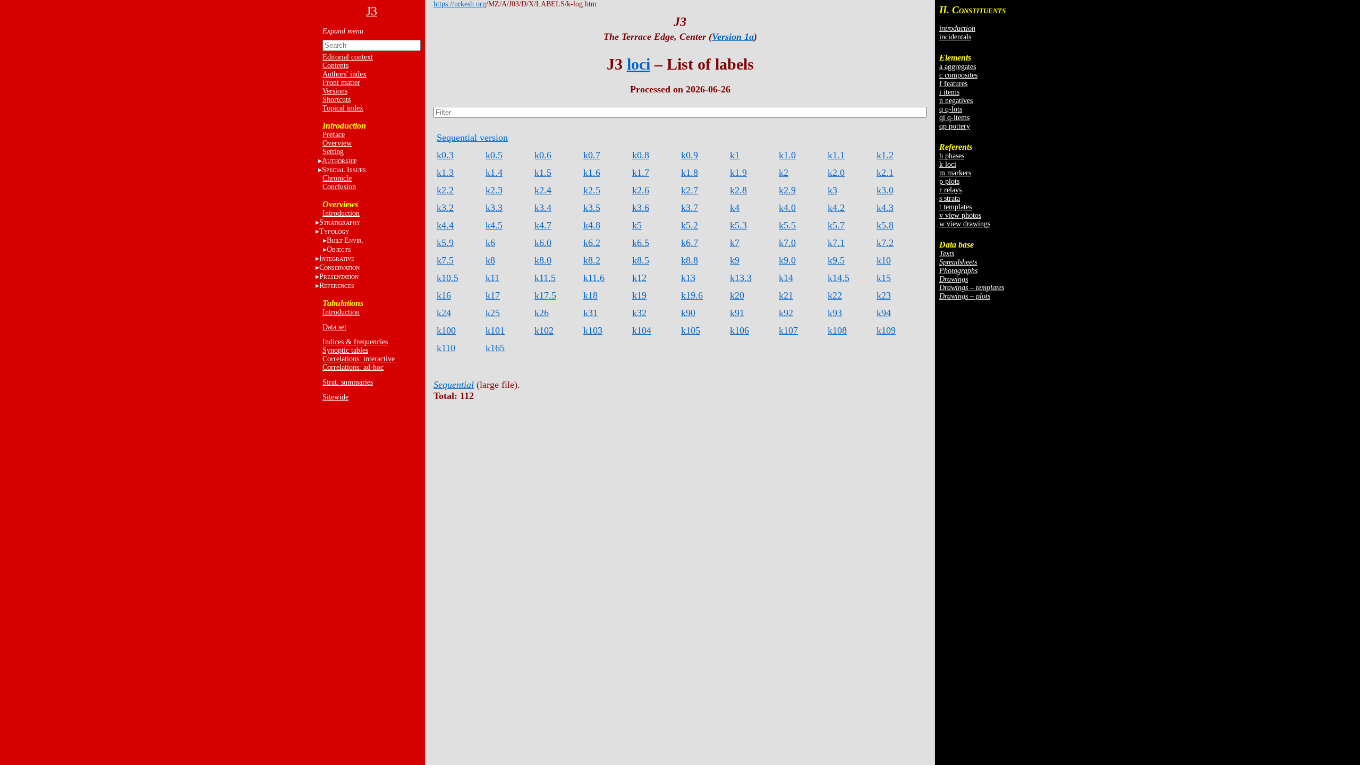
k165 (495, 348)
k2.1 (885, 172)
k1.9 (738, 172)
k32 (639, 313)
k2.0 (836, 172)
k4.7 (542, 225)
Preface (333, 135)
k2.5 (591, 190)
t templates (955, 207)
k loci (947, 164)
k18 (590, 295)
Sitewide (335, 397)
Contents (335, 66)
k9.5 (836, 260)
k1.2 (885, 155)
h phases (951, 156)
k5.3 (738, 225)
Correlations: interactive (358, 359)
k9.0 (787, 260)
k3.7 (689, 207)
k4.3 (885, 207)
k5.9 (445, 242)
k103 (592, 330)
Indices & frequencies (355, 342)
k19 (639, 295)
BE (345, 240)
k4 (735, 207)
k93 (835, 313)
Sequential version (472, 137)
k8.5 (640, 260)
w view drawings (964, 224)
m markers (955, 173)
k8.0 (542, 260)
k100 (446, 330)
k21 (786, 295)
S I (344, 170)
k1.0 (787, 155)
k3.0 (885, 190)
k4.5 (494, 225)
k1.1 (836, 155)
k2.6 (640, 190)
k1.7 (640, 172)
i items (949, 92)
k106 (739, 330)
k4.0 (787, 207)
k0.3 (445, 155)
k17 (493, 295)
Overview (337, 143)
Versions (334, 91)
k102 (544, 330)
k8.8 (689, 260)
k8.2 (591, 260)
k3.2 (445, 207)
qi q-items (954, 118)
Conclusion (339, 187)
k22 (835, 295)
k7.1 (836, 242)
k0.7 (591, 155)
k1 (735, 155)
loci (638, 64)
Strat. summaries (347, 382)
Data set (334, 327)
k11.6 (594, 278)
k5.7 (836, 225)
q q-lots (950, 109)
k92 (786, 313)
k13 (688, 278)
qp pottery (954, 126)
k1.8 (689, 172)
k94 (884, 313)
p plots (949, 181)
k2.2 (445, 190)
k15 (884, 278)
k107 (788, 330)
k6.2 (591, 242)
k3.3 (494, 207)
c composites (958, 75)
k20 (737, 295)
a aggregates (957, 67)
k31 (590, 313)
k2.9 (787, 190)
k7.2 (885, 242)
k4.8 (591, 225)
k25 (493, 313)
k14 (786, 278)
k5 (637, 225)
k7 (735, 242)
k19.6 (692, 295)
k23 (884, 295)
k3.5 (591, 207)
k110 (446, 348)
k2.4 (542, 190)
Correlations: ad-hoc (353, 367)
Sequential (454, 384)
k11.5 (545, 278)
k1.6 (591, 172)
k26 (541, 313)
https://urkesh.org (460, 4)
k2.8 (738, 190)
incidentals (955, 37)
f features (953, 84)
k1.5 (542, 172)
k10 (884, 260)
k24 (444, 313)
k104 (641, 330)
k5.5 (787, 225)
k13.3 (741, 278)
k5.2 (689, 225)
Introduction (341, 213)
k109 (886, 330)
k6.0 (542, 242)
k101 (495, 330)
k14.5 (838, 278)
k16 (444, 295)
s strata (949, 198)
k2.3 (494, 190)
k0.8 (640, 155)
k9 (735, 260)
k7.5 (445, 260)
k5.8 (885, 225)
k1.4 (494, 172)
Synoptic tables (345, 350)
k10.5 (447, 278)
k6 (490, 242)
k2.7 (689, 190)
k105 (690, 330)
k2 (783, 172)
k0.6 (542, 155)
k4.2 (836, 207)
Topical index (342, 108)
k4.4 (445, 225)
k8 (490, 260)
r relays (950, 190)
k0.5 (494, 155)
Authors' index (344, 74)
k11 (492, 278)
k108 (837, 330)
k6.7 (689, 242)
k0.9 (689, 155)
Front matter (341, 83)
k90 (688, 313)
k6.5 (640, 242)
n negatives (956, 101)
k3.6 (640, 207)
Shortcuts (336, 100)
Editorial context (347, 57)
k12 (639, 278)
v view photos (960, 215)
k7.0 (787, 242)
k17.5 (545, 295)
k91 (737, 313)
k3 (832, 190)
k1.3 (445, 172)
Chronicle (337, 178)
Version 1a (733, 36)
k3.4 (542, 207)
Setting (333, 152)
